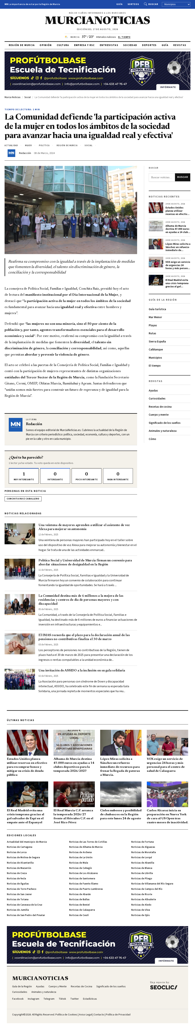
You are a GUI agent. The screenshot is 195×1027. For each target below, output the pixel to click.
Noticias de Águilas (18, 883)
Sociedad (130, 45)
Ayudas (153, 391)
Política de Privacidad (118, 1015)
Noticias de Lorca (16, 852)
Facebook (18, 999)
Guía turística (157, 309)
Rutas (152, 333)
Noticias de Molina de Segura (23, 857)
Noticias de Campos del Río (146, 889)
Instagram (33, 999)
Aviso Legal (85, 1015)
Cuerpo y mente (159, 415)
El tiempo (155, 366)
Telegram (48, 999)
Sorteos (133, 4)
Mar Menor (155, 317)
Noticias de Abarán (80, 894)
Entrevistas (109, 45)
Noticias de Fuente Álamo (83, 883)
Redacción (25, 153)
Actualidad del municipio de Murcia (27, 842)
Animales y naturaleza (163, 431)
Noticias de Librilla (142, 873)
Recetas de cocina (160, 407)
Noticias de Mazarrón (19, 868)
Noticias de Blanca (141, 868)
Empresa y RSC (84, 45)
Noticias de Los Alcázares (83, 873)
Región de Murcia (22, 45)
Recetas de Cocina (81, 986)
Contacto (99, 1015)
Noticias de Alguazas (143, 847)
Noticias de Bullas (79, 899)
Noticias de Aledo (141, 905)
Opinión (46, 45)
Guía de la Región (22, 986)
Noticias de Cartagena (19, 847)
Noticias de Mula (78, 863)
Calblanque (156, 350)
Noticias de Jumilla (18, 910)
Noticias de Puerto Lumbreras (86, 889)
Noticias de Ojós (140, 915)
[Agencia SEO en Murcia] (163, 985)
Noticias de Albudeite (143, 899)
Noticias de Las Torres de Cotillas (88, 842)
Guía (119, 4)
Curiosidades (157, 399)
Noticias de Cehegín (80, 868)
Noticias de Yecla (16, 878)
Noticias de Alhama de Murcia (85, 847)
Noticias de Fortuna (142, 842)
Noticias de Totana (17, 899)
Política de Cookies (66, 1015)
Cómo (152, 439)
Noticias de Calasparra (82, 910)
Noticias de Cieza (17, 873)
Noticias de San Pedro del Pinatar (26, 915)
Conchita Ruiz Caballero (23, 498)
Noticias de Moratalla (143, 852)
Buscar (153, 4)
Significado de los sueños (165, 423)
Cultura (63, 45)
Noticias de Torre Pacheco (21, 889)
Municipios (155, 358)
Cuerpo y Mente (58, 986)
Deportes (149, 45)
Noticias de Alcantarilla (20, 863)
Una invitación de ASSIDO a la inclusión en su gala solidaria (81, 670)
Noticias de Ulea (140, 910)
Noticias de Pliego (141, 878)
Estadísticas (90, 999)
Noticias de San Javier (19, 894)
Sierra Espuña (157, 342)
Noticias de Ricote (141, 894)
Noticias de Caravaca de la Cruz (24, 905)
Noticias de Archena (80, 852)
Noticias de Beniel (79, 905)
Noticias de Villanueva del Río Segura (152, 883)
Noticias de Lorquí (141, 857)
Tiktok (62, 999)
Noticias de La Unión (80, 857)
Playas (153, 325)
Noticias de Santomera (82, 878)
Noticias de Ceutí (79, 915)
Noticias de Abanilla (142, 863)
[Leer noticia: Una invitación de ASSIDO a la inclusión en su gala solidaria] (20, 679)
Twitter (74, 999)
